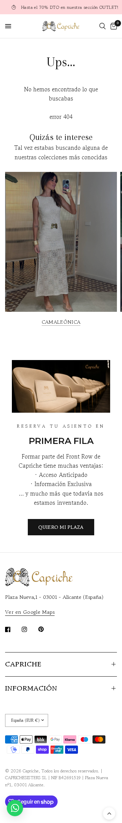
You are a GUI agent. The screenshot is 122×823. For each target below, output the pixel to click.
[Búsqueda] (102, 26)
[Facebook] (12, 629)
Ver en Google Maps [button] (30, 612)
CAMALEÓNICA (61, 322)
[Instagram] (29, 629)
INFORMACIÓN (31, 688)
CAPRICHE (23, 664)
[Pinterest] (45, 629)
